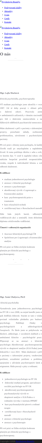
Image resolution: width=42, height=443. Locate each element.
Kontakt (7, 22)
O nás (6, 15)
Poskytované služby (13, 7)
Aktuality (8, 11)
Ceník (6, 18)
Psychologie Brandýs (25, 441)
